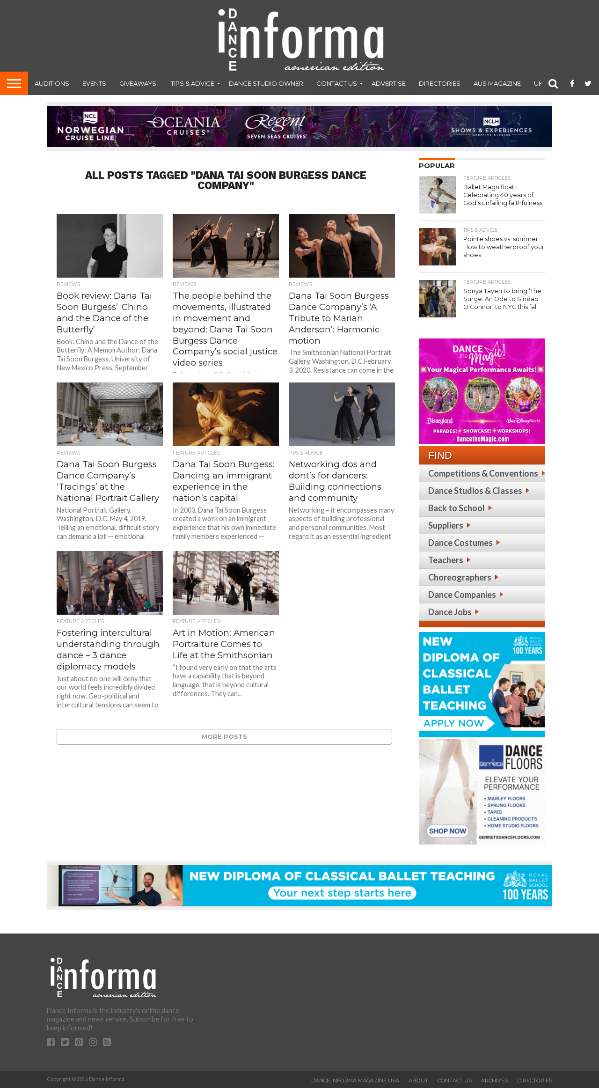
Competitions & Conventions (483, 473)
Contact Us (336, 83)
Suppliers (445, 525)
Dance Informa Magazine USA (355, 1080)
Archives (494, 1080)
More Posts (224, 736)
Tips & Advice (192, 83)
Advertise (389, 83)
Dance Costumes (460, 542)
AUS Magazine (497, 83)
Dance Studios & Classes (475, 490)
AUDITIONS (52, 83)
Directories (439, 83)
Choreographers (459, 577)
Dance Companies (462, 594)
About (418, 1080)
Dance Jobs (450, 612)
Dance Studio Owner (266, 83)
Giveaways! (138, 83)
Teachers (445, 560)
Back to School (456, 508)
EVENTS (94, 83)
